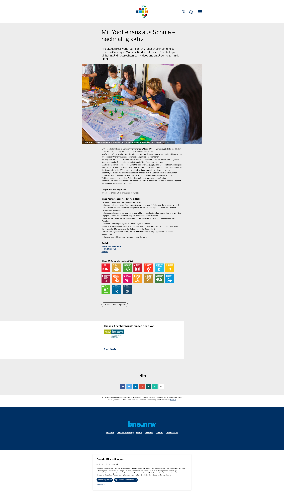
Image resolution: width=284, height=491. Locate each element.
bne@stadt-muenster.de (111, 246)
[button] (122, 386)
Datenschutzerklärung (125, 433)
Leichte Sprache (172, 433)
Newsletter (149, 433)
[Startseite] (142, 11)
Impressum (110, 433)
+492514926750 (109, 249)
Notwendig (103, 464)
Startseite (159, 433)
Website (105, 252)
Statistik (114, 464)
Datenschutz (101, 484)
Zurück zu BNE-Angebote (114, 304)
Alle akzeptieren (105, 480)
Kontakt (173, 400)
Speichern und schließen (126, 480)
